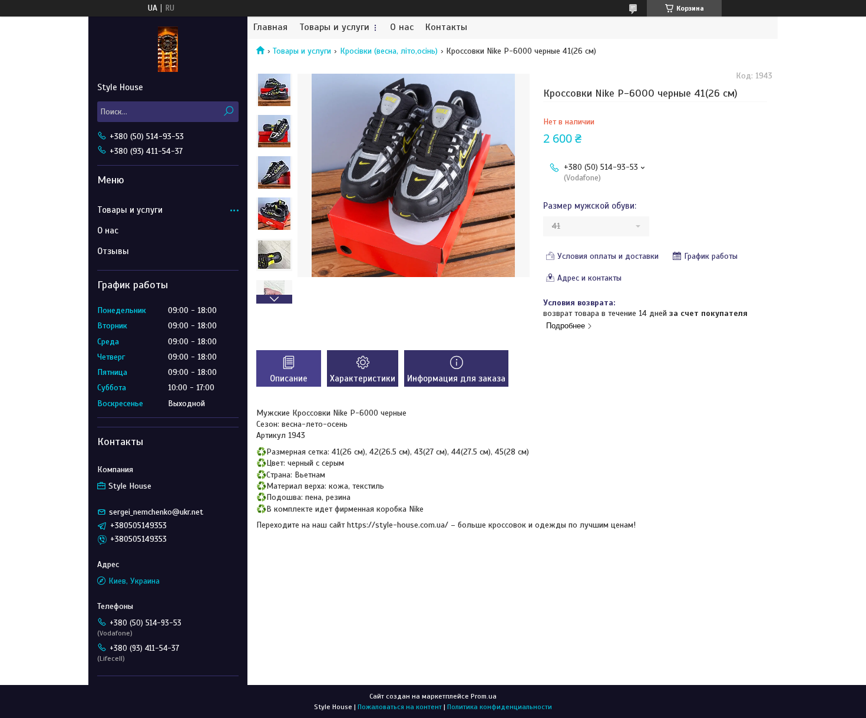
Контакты (446, 27)
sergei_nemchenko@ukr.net (156, 512)
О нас (402, 27)
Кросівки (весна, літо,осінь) (389, 51)
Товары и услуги (334, 27)
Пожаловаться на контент (400, 707)
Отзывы (113, 251)
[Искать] (228, 111)
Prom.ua (484, 696)
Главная (270, 27)
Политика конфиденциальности (499, 707)
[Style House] (168, 49)
